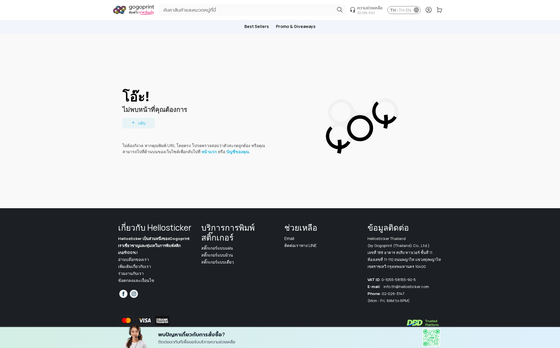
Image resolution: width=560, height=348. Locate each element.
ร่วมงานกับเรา (131, 273)
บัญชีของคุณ (237, 151)
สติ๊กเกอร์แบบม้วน (217, 255)
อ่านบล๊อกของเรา (133, 259)
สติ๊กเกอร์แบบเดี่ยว (217, 262)
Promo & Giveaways (296, 26)
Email (289, 238)
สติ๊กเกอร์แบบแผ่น (217, 248)
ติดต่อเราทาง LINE (300, 245)
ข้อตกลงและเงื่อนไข (136, 280)
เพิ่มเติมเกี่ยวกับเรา (134, 266)
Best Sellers (256, 26)
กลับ (142, 123)
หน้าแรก (209, 151)
